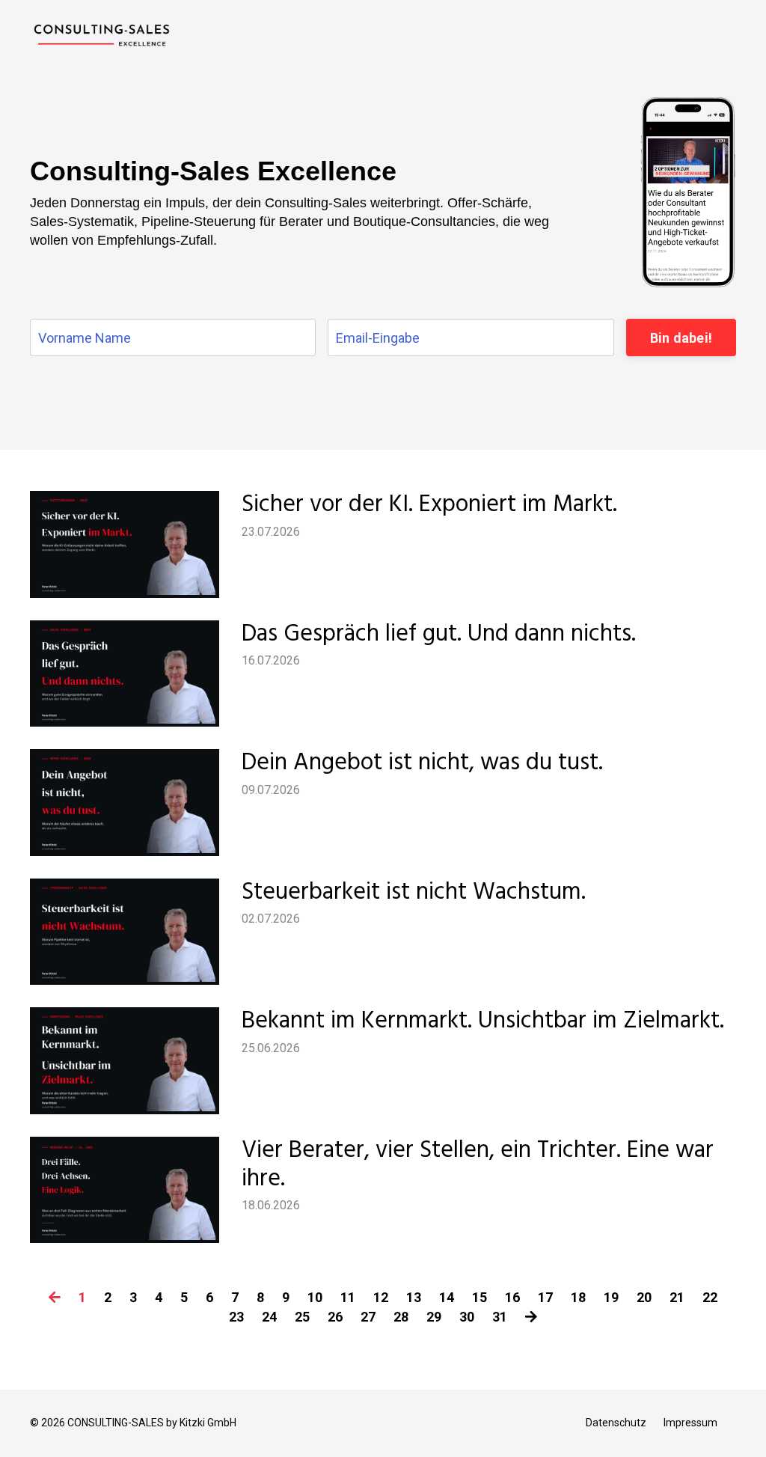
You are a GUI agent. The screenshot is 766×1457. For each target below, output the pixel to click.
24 (269, 1317)
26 (335, 1317)
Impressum (690, 1423)
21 (677, 1297)
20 (644, 1297)
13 (413, 1297)
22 (709, 1297)
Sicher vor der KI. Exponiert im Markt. (429, 505)
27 (368, 1317)
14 (446, 1297)
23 (236, 1317)
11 (347, 1297)
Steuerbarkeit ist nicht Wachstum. (414, 893)
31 (499, 1317)
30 (466, 1317)
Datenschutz (616, 1423)
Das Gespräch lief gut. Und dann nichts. (439, 634)
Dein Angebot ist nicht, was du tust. (422, 763)
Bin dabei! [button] (681, 338)
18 (578, 1297)
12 (380, 1297)
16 (512, 1297)
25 (302, 1317)
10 (314, 1297)
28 (400, 1317)
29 (433, 1317)
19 (611, 1297)
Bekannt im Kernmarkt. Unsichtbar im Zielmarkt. (483, 1021)
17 (545, 1297)
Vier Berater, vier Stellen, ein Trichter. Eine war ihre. (478, 1165)
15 (479, 1297)
